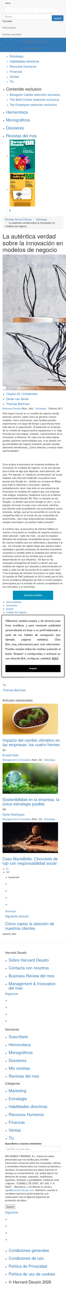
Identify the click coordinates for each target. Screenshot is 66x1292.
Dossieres (15, 128)
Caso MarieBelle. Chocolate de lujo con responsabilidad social (30, 861)
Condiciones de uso (26, 1258)
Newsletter (33, 48)
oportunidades (13, 602)
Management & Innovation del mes (32, 985)
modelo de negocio (16, 612)
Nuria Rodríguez (14, 814)
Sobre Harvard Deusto (29, 960)
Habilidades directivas (24, 61)
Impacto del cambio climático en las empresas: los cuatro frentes (31, 742)
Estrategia (16, 56)
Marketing (17, 1090)
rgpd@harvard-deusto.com (19, 1190)
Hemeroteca (9, 27)
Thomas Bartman (18, 403)
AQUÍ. (55, 658)
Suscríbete (18, 1036)
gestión (10, 608)
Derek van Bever (17, 399)
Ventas (14, 76)
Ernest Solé (10, 755)
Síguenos (11, 993)
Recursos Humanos (23, 66)
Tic (12, 81)
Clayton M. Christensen (22, 393)
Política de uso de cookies (32, 1274)
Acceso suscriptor (12, 34)
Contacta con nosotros (29, 968)
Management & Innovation (17, 759)
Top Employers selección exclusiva (33, 104)
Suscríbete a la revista (33, 41)
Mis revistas (19, 1068)
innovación (12, 605)
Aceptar (33, 668)
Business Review (12, 408)
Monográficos (18, 120)
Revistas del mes (21, 135)
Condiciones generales (29, 1250)
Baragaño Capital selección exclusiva (35, 94)
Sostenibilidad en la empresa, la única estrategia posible (31, 801)
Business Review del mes (31, 976)
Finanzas (16, 71)
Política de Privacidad (28, 1266)
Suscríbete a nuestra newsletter (23, 1143)
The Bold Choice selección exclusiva (34, 99)
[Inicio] (33, 9)
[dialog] (33, 646)
